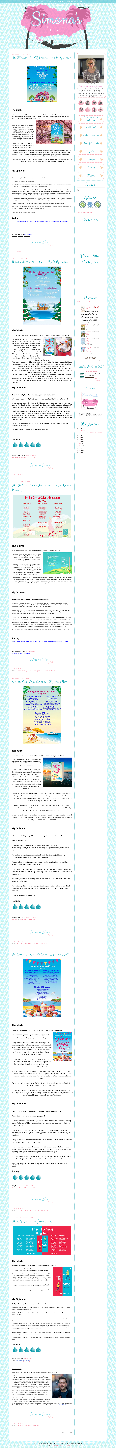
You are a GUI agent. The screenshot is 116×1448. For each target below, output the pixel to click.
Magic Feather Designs (62, 1445)
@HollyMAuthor (31, 455)
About (36, 1)
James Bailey (21, 1425)
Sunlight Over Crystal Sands (39, 943)
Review (30, 671)
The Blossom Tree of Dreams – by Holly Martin (41, 57)
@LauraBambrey (30, 651)
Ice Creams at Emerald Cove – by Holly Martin (41, 954)
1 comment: (17, 251)
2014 (80, 450)
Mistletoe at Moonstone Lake (88, 349)
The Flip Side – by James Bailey (32, 1221)
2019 (80, 439)
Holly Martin (20, 943)
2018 (80, 441)
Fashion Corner (75, 1)
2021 (80, 435)
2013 (80, 452)
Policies (42, 1)
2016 (80, 446)
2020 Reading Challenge (90, 371)
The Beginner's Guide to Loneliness (44, 671)
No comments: (18, 474)
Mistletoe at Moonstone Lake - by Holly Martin (40, 262)
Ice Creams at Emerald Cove (34, 1210)
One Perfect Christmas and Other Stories (88, 340)
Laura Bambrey (22, 671)
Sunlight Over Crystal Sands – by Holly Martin (40, 681)
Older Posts (67, 1432)
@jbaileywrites (27, 1358)
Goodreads (14, 236)
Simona (86, 374)
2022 (80, 428)
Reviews (49, 1)
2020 (80, 437)
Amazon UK (20, 236)
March (81, 430)
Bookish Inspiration (61, 1)
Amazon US (27, 236)
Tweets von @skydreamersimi (84, 212)
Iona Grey (88, 327)
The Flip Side (35, 1425)
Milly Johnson (89, 334)
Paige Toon (88, 310)
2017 (80, 444)
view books (98, 380)
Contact (85, 1)
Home (30, 1)
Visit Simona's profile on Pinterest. (85, 302)
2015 (80, 448)
